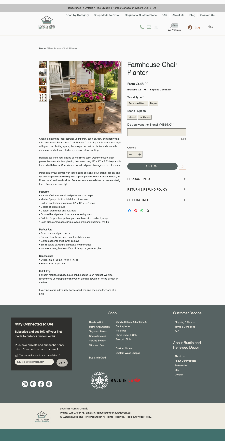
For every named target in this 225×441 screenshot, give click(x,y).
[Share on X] (148, 211)
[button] (77, 15)
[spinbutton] (135, 154)
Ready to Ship (96, 322)
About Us (179, 356)
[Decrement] (130, 154)
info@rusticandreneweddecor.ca (111, 413)
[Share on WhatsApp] (142, 211)
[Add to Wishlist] (182, 166)
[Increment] (140, 154)
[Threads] (49, 384)
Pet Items (121, 330)
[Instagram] (25, 384)
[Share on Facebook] (129, 211)
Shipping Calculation (160, 89)
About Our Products (185, 360)
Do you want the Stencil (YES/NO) (150, 124)
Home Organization (99, 326)
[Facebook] (41, 384)
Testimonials (181, 365)
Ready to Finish (124, 339)
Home (42, 48)
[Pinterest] (33, 384)
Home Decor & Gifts (126, 334)
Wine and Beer (97, 345)
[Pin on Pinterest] (136, 211)
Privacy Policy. (144, 417)
